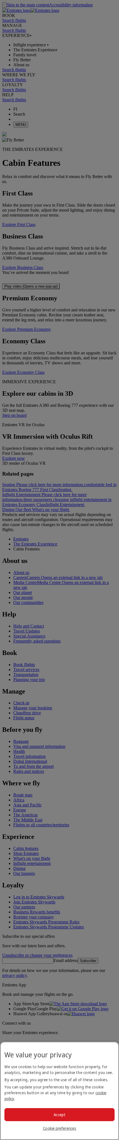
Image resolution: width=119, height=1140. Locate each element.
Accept (59, 1114)
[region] (59, 1091)
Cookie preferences (59, 1128)
